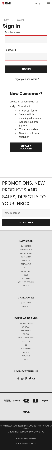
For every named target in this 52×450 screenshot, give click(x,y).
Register (31, 282)
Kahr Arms (26, 349)
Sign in (21, 282)
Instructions (26, 253)
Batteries (26, 279)
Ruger (26, 352)
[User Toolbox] (39, 3)
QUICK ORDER (26, 246)
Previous (5, 447)
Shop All (26, 306)
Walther (26, 356)
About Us (26, 260)
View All (26, 359)
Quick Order (26, 303)
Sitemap (26, 286)
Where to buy (26, 250)
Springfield (26, 331)
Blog (26, 268)
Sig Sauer (26, 327)
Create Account (26, 147)
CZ (26, 345)
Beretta (26, 341)
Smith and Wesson (26, 338)
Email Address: (13, 32)
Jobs (26, 275)
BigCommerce (30, 439)
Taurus (26, 334)
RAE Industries (26, 323)
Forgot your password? (26, 79)
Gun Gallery (26, 257)
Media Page (26, 271)
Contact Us (26, 264)
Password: (10, 49)
